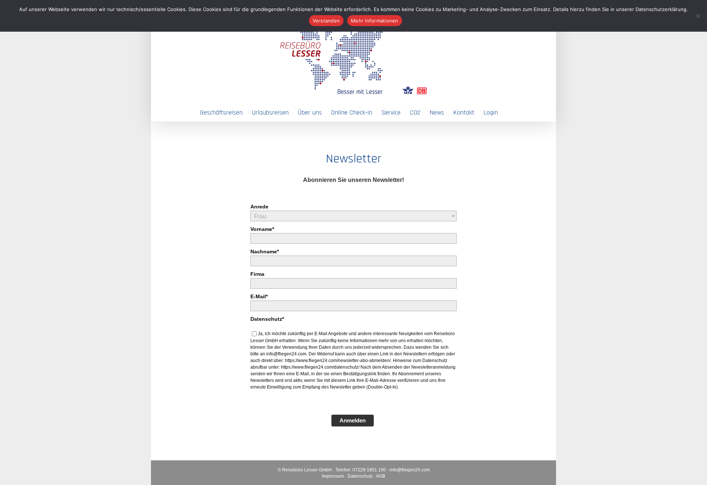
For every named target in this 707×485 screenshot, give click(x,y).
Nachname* (264, 251)
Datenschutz (360, 476)
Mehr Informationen (374, 21)
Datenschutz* (267, 319)
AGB (380, 476)
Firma (257, 274)
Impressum (333, 476)
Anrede (259, 207)
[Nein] (697, 16)
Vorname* (262, 229)
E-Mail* (259, 296)
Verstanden (326, 21)
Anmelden (353, 420)
